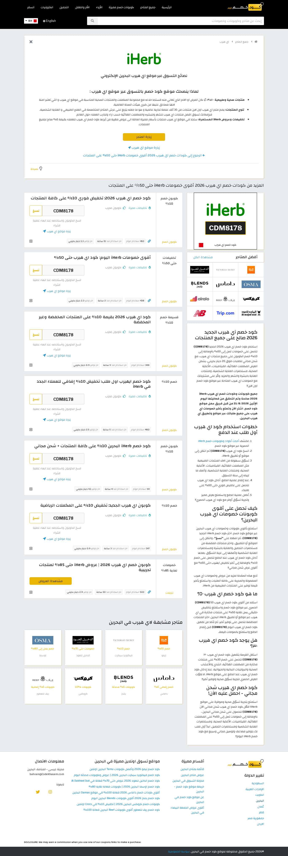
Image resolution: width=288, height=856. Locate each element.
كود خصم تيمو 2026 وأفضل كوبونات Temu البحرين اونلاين (124, 769)
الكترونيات (47, 7)
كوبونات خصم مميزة (121, 7)
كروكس (83, 693)
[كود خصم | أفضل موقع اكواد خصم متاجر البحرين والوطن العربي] (255, 41)
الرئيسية (167, 7)
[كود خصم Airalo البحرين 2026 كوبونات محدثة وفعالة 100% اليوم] (199, 298)
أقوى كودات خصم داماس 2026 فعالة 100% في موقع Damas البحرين (116, 792)
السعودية (258, 783)
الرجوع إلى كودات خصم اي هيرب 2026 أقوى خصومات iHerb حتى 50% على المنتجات (143, 155)
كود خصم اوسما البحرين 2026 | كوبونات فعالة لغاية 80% (124, 786)
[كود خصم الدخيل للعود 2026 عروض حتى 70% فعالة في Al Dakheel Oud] (83, 640)
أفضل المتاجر (246, 257)
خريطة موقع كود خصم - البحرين (189, 789)
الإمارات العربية (255, 789)
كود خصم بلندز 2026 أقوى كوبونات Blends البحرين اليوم (125, 798)
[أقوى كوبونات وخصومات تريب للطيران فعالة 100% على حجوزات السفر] (225, 313)
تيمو (163, 655)
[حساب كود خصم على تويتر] (38, 792)
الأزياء (99, 7)
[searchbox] (181, 21)
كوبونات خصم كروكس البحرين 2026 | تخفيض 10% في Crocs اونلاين (118, 804)
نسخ (36, 211)
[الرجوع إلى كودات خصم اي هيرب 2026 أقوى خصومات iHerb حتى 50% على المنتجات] (31, 42)
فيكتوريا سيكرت (123, 655)
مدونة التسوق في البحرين (188, 780)
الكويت (259, 795)
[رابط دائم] (149, 241)
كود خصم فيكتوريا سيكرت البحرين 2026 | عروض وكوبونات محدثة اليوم (117, 775)
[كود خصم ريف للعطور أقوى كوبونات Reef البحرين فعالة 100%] (42, 678)
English (50, 21)
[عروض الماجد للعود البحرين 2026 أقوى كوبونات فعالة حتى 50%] (251, 313)
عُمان (260, 806)
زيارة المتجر (144, 137)
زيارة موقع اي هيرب (145, 147)
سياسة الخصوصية (179, 851)
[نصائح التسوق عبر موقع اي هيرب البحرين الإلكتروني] (225, 220)
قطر (261, 812)
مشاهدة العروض (51, 581)
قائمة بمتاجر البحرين (192, 769)
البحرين (260, 800)
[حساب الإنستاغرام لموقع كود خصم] (50, 792)
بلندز (123, 693)
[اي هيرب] (144, 58)
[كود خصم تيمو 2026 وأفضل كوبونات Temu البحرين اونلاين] (163, 640)
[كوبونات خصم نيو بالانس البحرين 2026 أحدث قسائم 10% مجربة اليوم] (199, 313)
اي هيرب (224, 41)
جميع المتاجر (147, 7)
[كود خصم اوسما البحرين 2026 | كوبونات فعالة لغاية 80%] (42, 640)
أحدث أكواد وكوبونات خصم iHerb (218, 441)
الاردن (260, 824)
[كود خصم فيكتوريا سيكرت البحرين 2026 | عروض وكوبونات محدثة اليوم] (123, 640)
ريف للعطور (42, 693)
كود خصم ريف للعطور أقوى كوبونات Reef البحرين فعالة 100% (121, 810)
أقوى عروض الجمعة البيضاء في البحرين (187, 810)
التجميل (64, 7)
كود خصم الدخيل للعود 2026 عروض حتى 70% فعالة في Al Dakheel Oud (115, 780)
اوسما (42, 655)
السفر (30, 7)
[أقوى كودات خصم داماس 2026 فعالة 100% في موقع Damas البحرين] (163, 678)
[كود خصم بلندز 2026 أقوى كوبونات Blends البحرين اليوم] (123, 678)
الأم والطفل (82, 7)
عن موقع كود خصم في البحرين (189, 800)
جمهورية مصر (256, 818)
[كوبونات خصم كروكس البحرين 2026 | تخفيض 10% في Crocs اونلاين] (83, 678)
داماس (163, 693)
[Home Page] (245, 6)
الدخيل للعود (83, 655)
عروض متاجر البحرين (192, 775)
